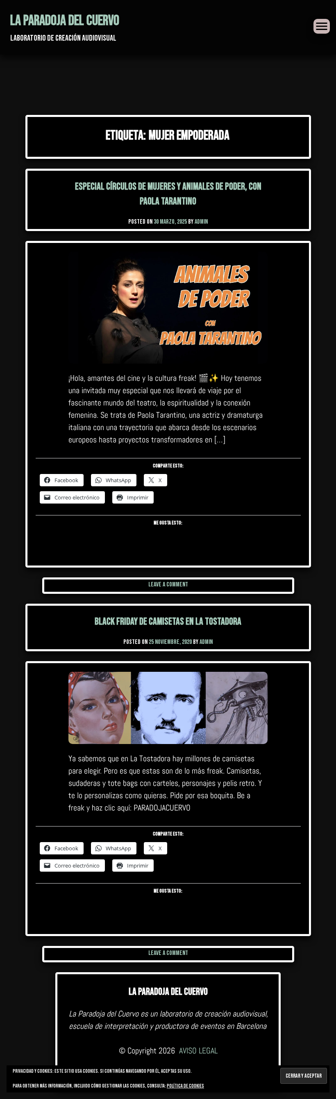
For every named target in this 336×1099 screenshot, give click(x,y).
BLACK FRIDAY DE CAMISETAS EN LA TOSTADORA (168, 621)
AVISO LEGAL (198, 1050)
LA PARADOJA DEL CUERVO (64, 21)
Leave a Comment (168, 584)
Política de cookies (185, 1086)
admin (201, 222)
